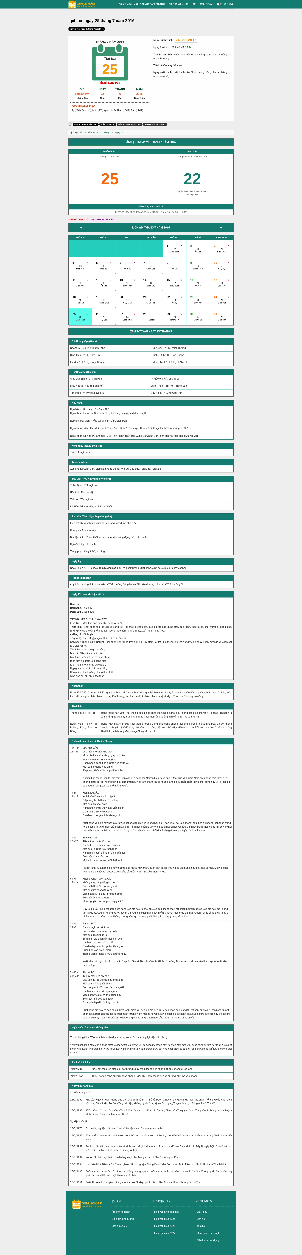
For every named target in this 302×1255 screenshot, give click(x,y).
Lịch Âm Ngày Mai (127, 4)
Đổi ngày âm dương (152, 4)
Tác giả (201, 1225)
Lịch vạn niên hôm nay (166, 1211)
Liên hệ (201, 1218)
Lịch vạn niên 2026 (164, 1225)
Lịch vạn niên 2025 (164, 1218)
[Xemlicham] (81, 4)
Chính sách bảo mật (208, 1233)
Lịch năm (190, 4)
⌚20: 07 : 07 (224, 4)
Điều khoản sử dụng (208, 1240)
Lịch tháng (174, 4)
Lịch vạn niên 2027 (164, 1233)
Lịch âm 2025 (119, 1225)
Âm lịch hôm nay (121, 1211)
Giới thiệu (202, 1211)
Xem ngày (206, 4)
